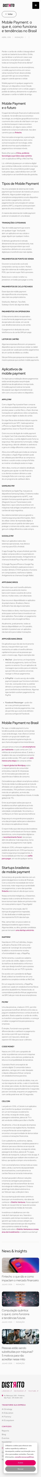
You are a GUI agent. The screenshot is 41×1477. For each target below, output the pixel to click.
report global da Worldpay (15, 765)
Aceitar (20, 1463)
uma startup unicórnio (25, 930)
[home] (8, 5)
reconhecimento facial (12, 837)
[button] (35, 5)
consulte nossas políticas (24, 1457)
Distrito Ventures (18, 1202)
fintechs (18, 132)
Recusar (20, 1469)
